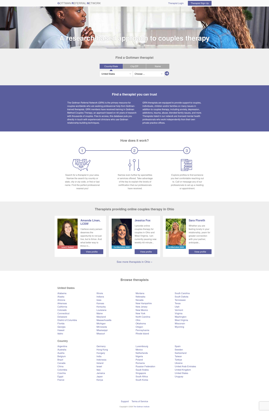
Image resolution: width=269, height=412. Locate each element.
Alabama (61, 293)
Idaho (60, 333)
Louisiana (101, 310)
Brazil (60, 359)
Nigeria (139, 356)
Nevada (139, 300)
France (60, 379)
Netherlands (142, 353)
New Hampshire (144, 303)
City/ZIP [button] (134, 66)
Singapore (141, 373)
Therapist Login (176, 3)
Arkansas (62, 303)
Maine (100, 313)
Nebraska (140, 296)
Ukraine (179, 363)
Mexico (139, 349)
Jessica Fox (142, 220)
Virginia (178, 313)
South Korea (142, 379)
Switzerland (180, 353)
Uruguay (179, 376)
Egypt (60, 376)
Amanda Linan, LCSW (90, 222)
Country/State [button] (111, 66)
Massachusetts (104, 320)
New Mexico (142, 310)
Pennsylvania (142, 330)
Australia (61, 349)
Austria (60, 353)
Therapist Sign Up (200, 3)
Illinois (100, 293)
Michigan (101, 323)
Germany (101, 346)
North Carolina (143, 316)
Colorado (62, 310)
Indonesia (101, 359)
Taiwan (178, 356)
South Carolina (182, 293)
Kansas (100, 303)
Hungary (101, 353)
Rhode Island (142, 333)
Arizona (61, 300)
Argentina (62, 346)
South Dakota (181, 296)
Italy (99, 369)
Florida (60, 323)
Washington (180, 316)
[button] (167, 74)
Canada (61, 363)
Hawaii (60, 330)
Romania (140, 363)
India (99, 356)
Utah (177, 306)
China (60, 366)
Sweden (179, 349)
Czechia (61, 373)
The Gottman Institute (141, 406)
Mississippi (102, 330)
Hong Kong (102, 349)
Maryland (101, 316)
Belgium (61, 356)
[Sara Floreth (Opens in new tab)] (176, 232)
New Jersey (141, 306)
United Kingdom (183, 369)
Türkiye (178, 359)
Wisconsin (180, 323)
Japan (100, 376)
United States (181, 373)
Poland (139, 359)
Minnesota (102, 326)
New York (140, 313)
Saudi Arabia (142, 369)
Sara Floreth (197, 220)
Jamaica (101, 373)
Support (125, 401)
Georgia (61, 326)
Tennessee (180, 300)
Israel (99, 366)
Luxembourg (142, 346)
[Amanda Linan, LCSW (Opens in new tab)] (67, 232)
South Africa (142, 376)
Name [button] (158, 66)
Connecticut (63, 313)
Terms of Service (140, 401)
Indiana (100, 296)
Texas (178, 303)
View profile (92, 251)
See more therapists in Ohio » (134, 261)
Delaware (62, 316)
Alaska (60, 296)
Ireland (100, 363)
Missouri (101, 333)
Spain (178, 346)
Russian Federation (145, 366)
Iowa (99, 300)
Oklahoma (141, 323)
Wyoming (179, 326)
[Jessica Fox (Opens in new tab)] (122, 232)
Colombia (62, 369)
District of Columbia (67, 320)
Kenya (100, 379)
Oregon (139, 326)
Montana (140, 293)
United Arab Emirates (185, 366)
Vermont (179, 310)
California (62, 306)
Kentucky (101, 306)
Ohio (138, 320)
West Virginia (181, 320)
